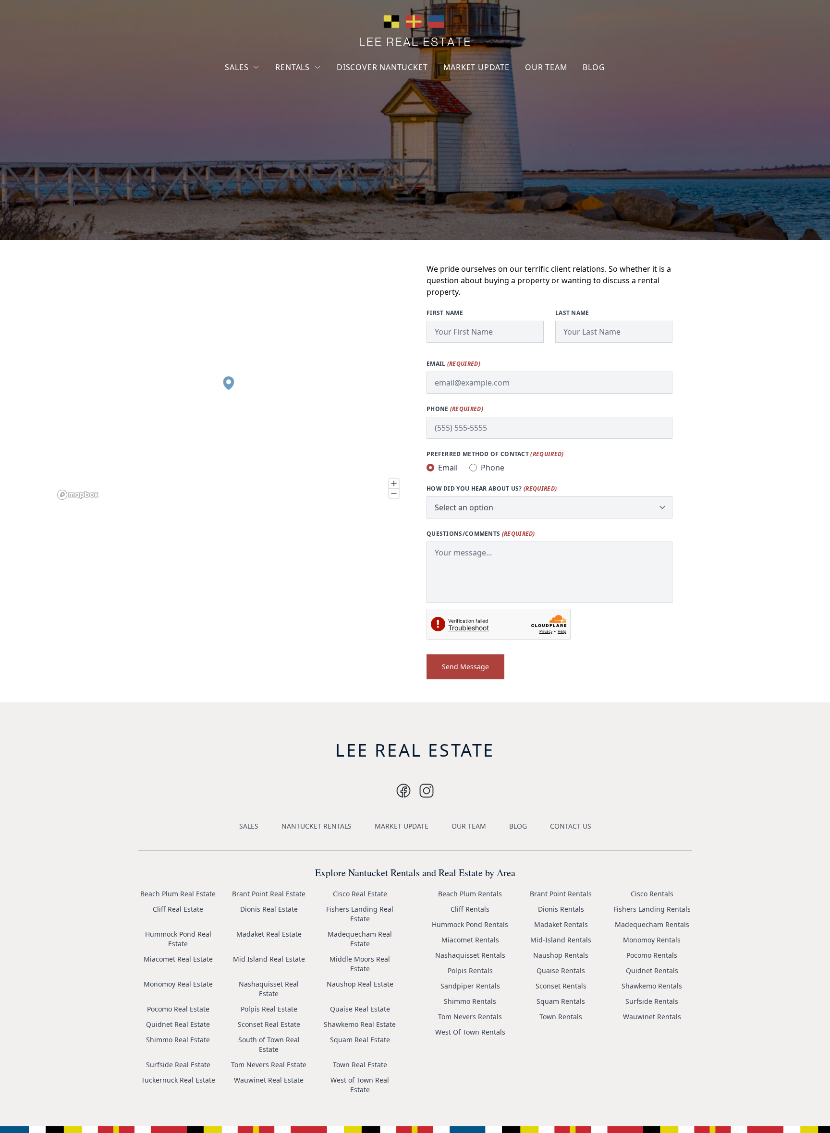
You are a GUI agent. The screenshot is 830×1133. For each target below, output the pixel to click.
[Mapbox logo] (78, 494)
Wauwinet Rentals (652, 1016)
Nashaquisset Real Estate (269, 988)
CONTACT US (570, 826)
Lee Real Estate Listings (270, 85)
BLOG (594, 67)
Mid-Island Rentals (560, 939)
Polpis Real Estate (269, 1008)
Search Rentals (307, 129)
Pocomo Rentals (651, 955)
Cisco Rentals (652, 893)
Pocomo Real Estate (178, 1008)
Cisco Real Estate (360, 893)
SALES (236, 67)
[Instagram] (403, 790)
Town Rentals (560, 1016)
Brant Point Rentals (561, 893)
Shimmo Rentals (470, 1001)
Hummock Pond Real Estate (178, 938)
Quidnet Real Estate (178, 1024)
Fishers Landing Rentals (652, 909)
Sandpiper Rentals (470, 985)
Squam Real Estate (360, 1039)
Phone (455, 409)
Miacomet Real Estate (178, 959)
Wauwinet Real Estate (269, 1080)
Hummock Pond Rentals (470, 924)
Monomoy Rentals (652, 939)
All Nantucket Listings (267, 102)
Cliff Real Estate (178, 909)
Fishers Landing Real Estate (359, 913)
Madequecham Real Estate (360, 938)
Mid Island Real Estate (269, 959)
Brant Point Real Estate (268, 893)
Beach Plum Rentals (470, 893)
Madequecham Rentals (652, 924)
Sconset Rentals (561, 985)
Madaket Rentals (561, 924)
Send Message (465, 666)
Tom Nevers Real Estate (268, 1064)
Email (453, 364)
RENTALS (292, 67)
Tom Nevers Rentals (470, 1016)
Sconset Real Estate (269, 1024)
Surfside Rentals (651, 1001)
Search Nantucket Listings (261, 124)
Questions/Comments (481, 534)
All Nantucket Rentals (317, 112)
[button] (228, 383)
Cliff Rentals (470, 909)
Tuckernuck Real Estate (178, 1080)
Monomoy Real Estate (178, 983)
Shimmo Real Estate (178, 1039)
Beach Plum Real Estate (178, 893)
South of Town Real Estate (269, 1044)
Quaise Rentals (561, 970)
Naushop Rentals (560, 955)
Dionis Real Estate (269, 909)
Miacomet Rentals (470, 939)
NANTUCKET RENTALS (316, 826)
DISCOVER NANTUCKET (382, 67)
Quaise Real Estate (360, 1008)
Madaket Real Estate (269, 934)
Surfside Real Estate (178, 1064)
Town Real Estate (360, 1064)
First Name (445, 313)
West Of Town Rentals (470, 1032)
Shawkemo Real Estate (360, 1024)
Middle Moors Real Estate (360, 963)
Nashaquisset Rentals (470, 955)
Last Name (572, 313)
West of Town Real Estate (359, 1084)
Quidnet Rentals (652, 970)
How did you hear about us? (492, 489)
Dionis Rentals (561, 909)
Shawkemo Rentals (652, 985)
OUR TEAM (546, 67)
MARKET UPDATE (476, 67)
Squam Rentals (561, 1001)
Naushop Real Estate (360, 983)
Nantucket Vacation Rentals (314, 90)
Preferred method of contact (495, 454)
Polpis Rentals (470, 970)
